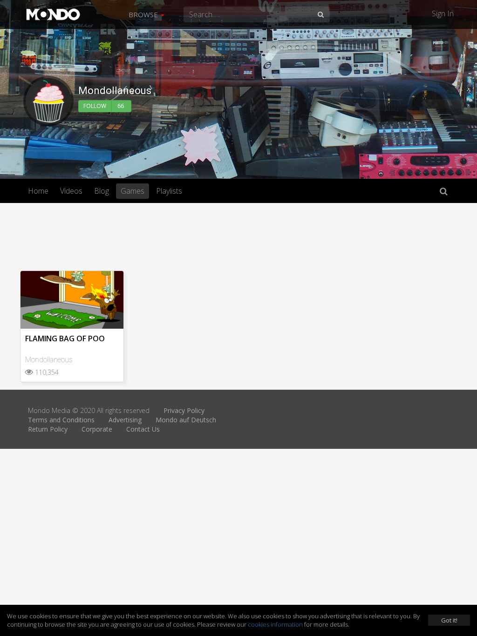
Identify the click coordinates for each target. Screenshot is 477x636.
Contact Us (143, 429)
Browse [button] (144, 14)
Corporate (97, 429)
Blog (101, 191)
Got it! (449, 620)
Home (38, 191)
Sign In (443, 13)
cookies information (275, 624)
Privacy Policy (184, 410)
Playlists (169, 191)
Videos (71, 191)
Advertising (125, 419)
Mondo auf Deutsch (186, 419)
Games (132, 191)
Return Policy (48, 429)
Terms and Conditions (61, 419)
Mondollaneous (49, 359)
